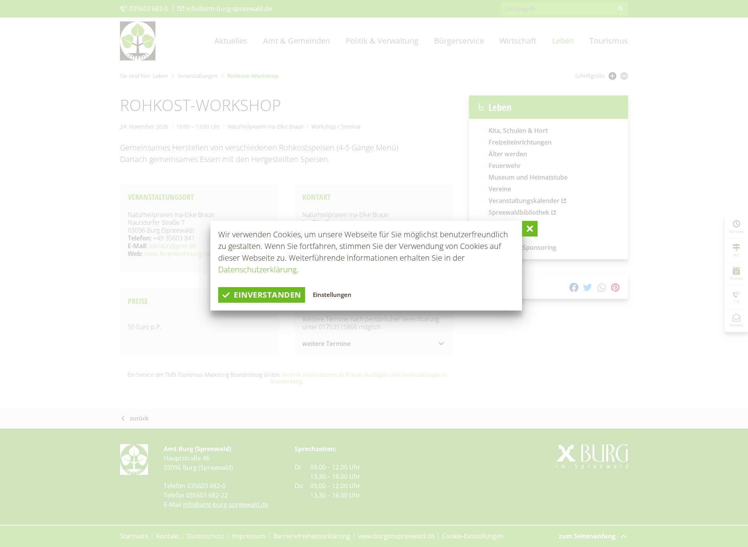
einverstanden (267, 294)
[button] (530, 228)
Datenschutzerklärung (257, 269)
